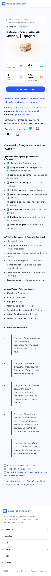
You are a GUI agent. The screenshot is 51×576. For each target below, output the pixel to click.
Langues (17, 19)
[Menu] (46, 3)
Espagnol (26, 19)
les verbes (30, 465)
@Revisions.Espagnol (26, 111)
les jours (27, 469)
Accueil (8, 19)
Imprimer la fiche (27, 89)
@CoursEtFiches (23, 114)
